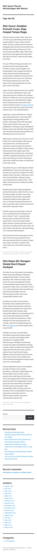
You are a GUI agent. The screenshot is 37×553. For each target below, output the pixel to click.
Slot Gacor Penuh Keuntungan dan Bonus (15, 7)
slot (19, 252)
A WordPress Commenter (11, 472)
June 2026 (8, 491)
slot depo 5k (18, 402)
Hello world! (27, 472)
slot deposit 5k (12, 325)
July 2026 (8, 488)
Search (5, 414)
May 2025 (8, 522)
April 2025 (8, 525)
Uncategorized (10, 541)
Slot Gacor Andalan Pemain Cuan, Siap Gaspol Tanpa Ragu (15, 29)
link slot (15, 252)
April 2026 (8, 496)
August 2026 (9, 486)
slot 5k (22, 252)
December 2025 (10, 505)
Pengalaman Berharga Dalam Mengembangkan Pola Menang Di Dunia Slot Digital (18, 434)
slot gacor (27, 252)
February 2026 (10, 501)
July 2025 (8, 517)
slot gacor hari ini (27, 105)
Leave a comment (25, 253)
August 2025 (9, 515)
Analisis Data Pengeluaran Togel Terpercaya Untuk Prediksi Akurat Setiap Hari (18, 446)
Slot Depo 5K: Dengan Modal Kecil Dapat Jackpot (16, 264)
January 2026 (9, 503)
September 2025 (10, 513)
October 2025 (9, 510)
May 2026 (8, 493)
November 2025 (10, 508)
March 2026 (9, 498)
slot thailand (14, 253)
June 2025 (8, 520)
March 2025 (9, 527)
